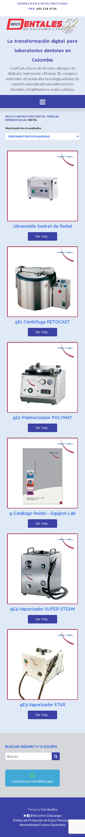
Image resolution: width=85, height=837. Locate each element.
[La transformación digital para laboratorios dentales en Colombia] (42, 26)
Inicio (9, 116)
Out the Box (49, 809)
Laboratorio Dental (30, 116)
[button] (42, 101)
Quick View (25, 215)
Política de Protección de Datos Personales (42, 820)
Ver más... (42, 236)
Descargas (54, 815)
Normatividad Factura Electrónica (43, 824)
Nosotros (40, 815)
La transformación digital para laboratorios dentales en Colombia (42, 50)
